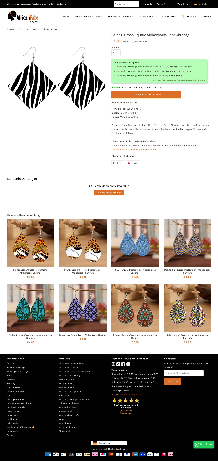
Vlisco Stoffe (65, 431)
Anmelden (148, 4)
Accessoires (147, 16)
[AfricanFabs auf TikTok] (118, 365)
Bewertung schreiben (109, 192)
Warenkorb (182, 4)
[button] (202, 4)
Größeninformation (16, 391)
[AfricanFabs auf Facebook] (123, 365)
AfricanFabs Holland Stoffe (72, 363)
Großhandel (12, 419)
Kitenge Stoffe (66, 411)
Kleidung (168, 16)
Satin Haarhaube (67, 427)
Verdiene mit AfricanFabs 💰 (20, 427)
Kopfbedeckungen (120, 16)
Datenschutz (13, 411)
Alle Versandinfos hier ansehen (128, 394)
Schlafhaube (65, 423)
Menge (115, 47)
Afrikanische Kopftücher (70, 391)
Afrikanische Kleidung (69, 375)
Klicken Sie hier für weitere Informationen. (134, 149)
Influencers (12, 431)
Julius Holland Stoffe (69, 403)
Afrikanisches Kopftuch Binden (74, 399)
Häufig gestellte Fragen (18, 371)
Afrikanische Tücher (68, 367)
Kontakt (10, 375)
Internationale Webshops (19, 403)
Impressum (12, 415)
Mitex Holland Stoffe (69, 415)
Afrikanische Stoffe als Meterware (75, 371)
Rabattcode (12, 423)
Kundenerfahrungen (16, 367)
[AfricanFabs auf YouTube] (128, 365)
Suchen (10, 435)
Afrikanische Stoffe (87, 16)
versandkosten (141, 41)
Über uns (11, 363)
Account (161, 4)
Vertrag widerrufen (16, 399)
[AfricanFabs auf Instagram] (113, 365)
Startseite (11, 29)
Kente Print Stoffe (67, 407)
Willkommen (13, 4)
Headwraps (64, 395)
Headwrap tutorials (16, 407)
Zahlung (11, 383)
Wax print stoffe (66, 379)
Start (65, 16)
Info (206, 16)
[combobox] (126, 4)
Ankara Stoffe (65, 383)
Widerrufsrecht (14, 387)
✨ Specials (189, 16)
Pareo (61, 419)
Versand (11, 379)
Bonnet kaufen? (66, 387)
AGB (9, 395)
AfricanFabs (119, 449)
